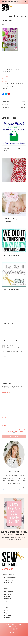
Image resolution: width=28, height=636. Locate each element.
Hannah (4, 81)
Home (8, 624)
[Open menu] (24, 7)
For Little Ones (9, 591)
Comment (6, 392)
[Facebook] (3, 2)
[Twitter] (6, 2)
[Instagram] (9, 2)
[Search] (24, 488)
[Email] (15, 2)
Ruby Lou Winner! (9, 323)
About (6, 610)
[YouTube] (12, 2)
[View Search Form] (25, 2)
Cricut (6, 601)
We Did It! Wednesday (5, 104)
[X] (14, 629)
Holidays (7, 596)
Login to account (9, 580)
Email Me (7, 617)
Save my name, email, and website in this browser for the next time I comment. (14, 430)
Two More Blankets (23, 104)
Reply (4, 356)
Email (4, 425)
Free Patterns (8, 582)
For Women (7, 594)
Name (4, 417)
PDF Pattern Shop (10, 577)
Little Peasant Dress (10, 185)
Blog (5, 613)
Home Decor (8, 598)
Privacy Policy (8, 615)
